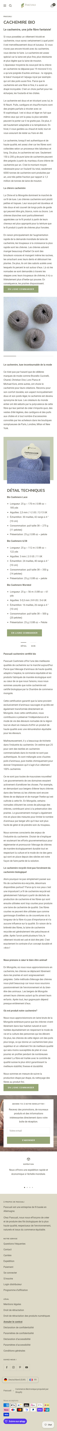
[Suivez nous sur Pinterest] (20, 1367)
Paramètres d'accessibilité (17, 1344)
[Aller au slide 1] (24, 1187)
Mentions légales (12, 1304)
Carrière (7, 1255)
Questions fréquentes (14, 1243)
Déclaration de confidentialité (19, 1327)
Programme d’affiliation (16, 1290)
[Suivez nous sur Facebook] (7, 1367)
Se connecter (10, 1272)
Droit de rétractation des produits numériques (27, 1315)
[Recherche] (10, 5)
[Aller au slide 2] (27, 1187)
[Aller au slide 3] (29, 1187)
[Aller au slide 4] (32, 1187)
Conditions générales (14, 1350)
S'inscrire (8, 1278)
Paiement (8, 1267)
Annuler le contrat (13, 1321)
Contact (8, 1249)
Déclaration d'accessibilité (17, 1339)
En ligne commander (21, 289)
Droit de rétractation (14, 1310)
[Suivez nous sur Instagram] (13, 1367)
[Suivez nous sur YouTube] (26, 1367)
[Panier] (52, 5)
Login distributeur (13, 1284)
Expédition (9, 1261)
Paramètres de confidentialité (19, 1333)
